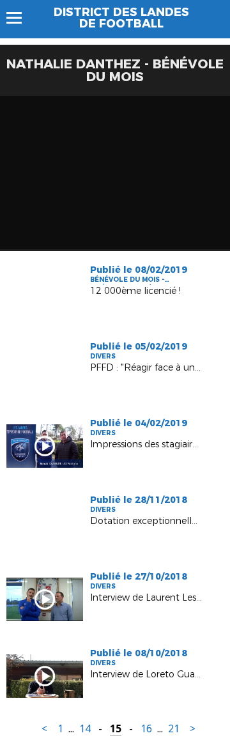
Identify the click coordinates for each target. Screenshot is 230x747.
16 (146, 729)
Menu (20, 18)
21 (174, 729)
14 (85, 729)
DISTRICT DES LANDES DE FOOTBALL (121, 18)
